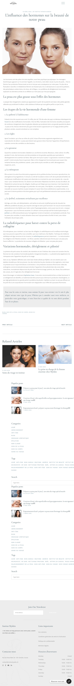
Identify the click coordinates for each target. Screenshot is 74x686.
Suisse (14, 470)
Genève (45, 462)
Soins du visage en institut (13, 372)
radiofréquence (38, 236)
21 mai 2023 (42, 366)
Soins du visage (17, 451)
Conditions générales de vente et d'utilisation (52, 636)
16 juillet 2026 (28, 390)
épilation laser (29, 275)
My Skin (24, 465)
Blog (4, 312)
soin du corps (23, 312)
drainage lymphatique (20, 438)
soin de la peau (11, 312)
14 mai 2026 (27, 402)
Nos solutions (42, 632)
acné (13, 427)
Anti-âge (14, 432)
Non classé (15, 443)
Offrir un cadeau (57, 465)
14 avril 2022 (27, 11)
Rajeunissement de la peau (22, 467)
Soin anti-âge (39, 467)
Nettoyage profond (36, 465)
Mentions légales (43, 646)
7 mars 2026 (27, 410)
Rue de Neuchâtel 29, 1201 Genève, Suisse (15, 657)
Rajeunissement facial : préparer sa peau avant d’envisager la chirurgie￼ (46, 408)
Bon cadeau (28, 462)
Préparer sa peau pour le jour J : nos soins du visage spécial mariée (44, 388)
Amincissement (17, 430)
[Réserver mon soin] (69, 681)
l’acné (7, 122)
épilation (15, 441)
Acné (13, 462)
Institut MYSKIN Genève (43, 11)
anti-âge (19, 462)
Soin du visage (52, 467)
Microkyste (15, 465)
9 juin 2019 (6, 370)
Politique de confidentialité (46, 641)
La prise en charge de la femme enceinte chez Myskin (51, 370)
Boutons (38, 462)
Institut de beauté (56, 462)
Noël (47, 465)
